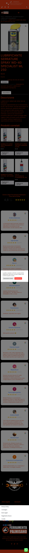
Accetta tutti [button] (18, 278)
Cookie (3, 519)
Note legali (4, 513)
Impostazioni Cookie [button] (8, 278)
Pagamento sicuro (6, 516)
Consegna (4, 509)
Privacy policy (5, 506)
